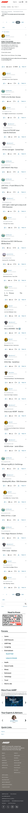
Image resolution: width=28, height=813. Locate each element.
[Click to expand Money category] (2, 669)
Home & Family (8, 666)
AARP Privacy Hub (5, 793)
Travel (6, 680)
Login (20, 2)
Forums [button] (16, 6)
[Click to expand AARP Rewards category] (2, 640)
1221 (22, 22)
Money (6, 669)
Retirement (7, 673)
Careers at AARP (17, 765)
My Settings (3, 6)
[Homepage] (4, 2)
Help (13, 6)
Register (3, 731)
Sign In (2, 734)
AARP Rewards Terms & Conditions (8, 798)
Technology (7, 676)
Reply (23, 66)
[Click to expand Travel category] (2, 680)
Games (6, 636)
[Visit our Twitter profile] (8, 806)
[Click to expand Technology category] (2, 676)
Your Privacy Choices (11, 803)
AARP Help (7, 643)
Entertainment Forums (18, 11)
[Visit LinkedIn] (16, 806)
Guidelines (9, 6)
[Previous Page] (3, 22)
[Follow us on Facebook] (3, 806)
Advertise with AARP (17, 762)
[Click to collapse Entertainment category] (2, 650)
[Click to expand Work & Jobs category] (2, 683)
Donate (3, 755)
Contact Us (16, 753)
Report (20, 66)
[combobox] (14, 603)
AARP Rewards (8, 640)
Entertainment (8, 650)
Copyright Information (6, 800)
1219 (13, 22)
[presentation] (2, 702)
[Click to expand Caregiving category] (2, 647)
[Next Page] (25, 27)
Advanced (25, 606)
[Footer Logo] (14, 743)
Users (2, 606)
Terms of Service (13, 793)
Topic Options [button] (6, 31)
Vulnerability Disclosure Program (17, 800)
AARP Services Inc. (17, 772)
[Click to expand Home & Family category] (2, 666)
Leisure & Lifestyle (11, 658)
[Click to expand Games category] (2, 636)
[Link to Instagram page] (12, 806)
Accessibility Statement (6, 796)
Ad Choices (4, 803)
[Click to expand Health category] (2, 662)
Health (6, 662)
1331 (3, 27)
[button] (26, 35)
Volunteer (3, 757)
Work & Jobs (8, 683)
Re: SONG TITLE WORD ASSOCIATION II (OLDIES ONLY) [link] (13, 15)
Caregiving (7, 647)
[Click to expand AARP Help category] (2, 643)
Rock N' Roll (9, 654)
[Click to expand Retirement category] (2, 673)
